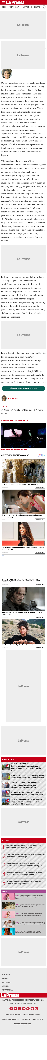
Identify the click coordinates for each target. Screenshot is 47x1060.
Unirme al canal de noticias (25, 388)
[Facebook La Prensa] (11, 1008)
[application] (23, 435)
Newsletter (26, 1019)
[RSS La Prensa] (36, 1008)
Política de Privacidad (31, 1014)
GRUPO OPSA (7, 990)
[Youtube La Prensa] (24, 1008)
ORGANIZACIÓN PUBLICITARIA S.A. (23, 1003)
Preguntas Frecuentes (22, 1024)
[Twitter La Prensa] (15, 1008)
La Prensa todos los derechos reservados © (23, 1000)
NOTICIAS (6, 974)
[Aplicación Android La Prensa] (32, 1008)
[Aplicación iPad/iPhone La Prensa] (28, 1008)
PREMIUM (6, 982)
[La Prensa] (10, 995)
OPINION (5, 986)
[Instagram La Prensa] (19, 1008)
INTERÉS (5, 978)
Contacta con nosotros (10, 1019)
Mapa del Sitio (38, 1019)
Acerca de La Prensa (13, 1014)
